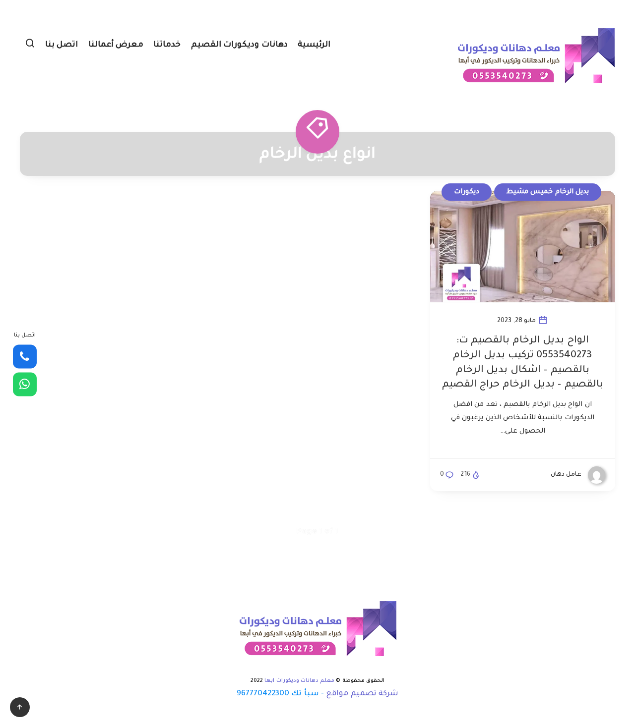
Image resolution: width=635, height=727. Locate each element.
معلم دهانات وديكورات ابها (299, 681)
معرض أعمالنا (116, 45)
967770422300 (263, 694)
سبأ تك (304, 694)
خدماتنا (167, 45)
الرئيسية (314, 45)
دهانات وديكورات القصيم (239, 45)
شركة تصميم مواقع (362, 694)
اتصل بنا (61, 45)
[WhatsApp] (25, 384)
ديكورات (466, 192)
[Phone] (25, 357)
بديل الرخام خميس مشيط (548, 192)
